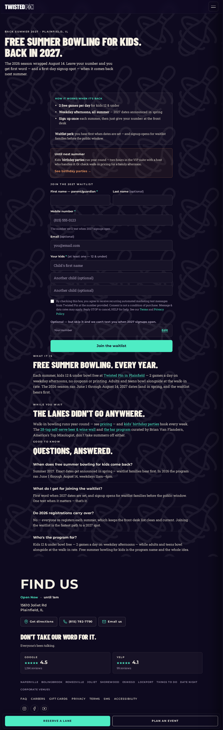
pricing (106, 424)
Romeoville (75, 682)
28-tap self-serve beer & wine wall (68, 429)
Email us (115, 621)
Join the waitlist (111, 346)
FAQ (23, 698)
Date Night (189, 682)
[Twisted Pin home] (19, 6)
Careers (38, 698)
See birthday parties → (73, 171)
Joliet (92, 682)
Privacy (78, 698)
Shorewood (109, 682)
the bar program (117, 429)
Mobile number (63, 211)
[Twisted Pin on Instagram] (24, 709)
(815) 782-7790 (81, 621)
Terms (144, 309)
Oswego (128, 682)
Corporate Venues (35, 689)
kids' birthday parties (141, 424)
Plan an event (163, 720)
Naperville (29, 682)
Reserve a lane (59, 720)
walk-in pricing (100, 164)
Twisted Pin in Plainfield (124, 375)
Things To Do (167, 682)
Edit (165, 330)
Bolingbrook (52, 682)
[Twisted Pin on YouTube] (44, 709)
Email (62, 236)
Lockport (146, 682)
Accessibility (125, 698)
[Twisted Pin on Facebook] (34, 709)
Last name (128, 191)
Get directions (42, 621)
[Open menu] (213, 6)
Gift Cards (58, 698)
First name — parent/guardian (74, 191)
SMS (107, 698)
